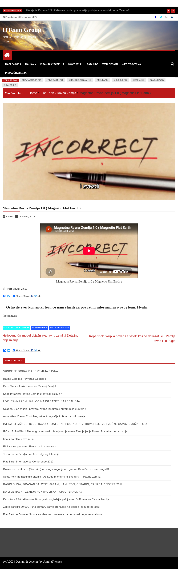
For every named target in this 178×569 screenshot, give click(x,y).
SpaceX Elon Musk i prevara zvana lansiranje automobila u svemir (44, 408)
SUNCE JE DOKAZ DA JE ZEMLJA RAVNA (30, 371)
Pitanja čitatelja (52, 64)
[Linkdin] (172, 17)
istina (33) (139, 80)
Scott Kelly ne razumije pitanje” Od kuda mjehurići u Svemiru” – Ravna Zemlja (51, 476)
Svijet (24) (11, 85)
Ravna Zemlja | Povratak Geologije (25, 378)
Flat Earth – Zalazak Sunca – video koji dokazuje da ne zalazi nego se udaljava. (53, 514)
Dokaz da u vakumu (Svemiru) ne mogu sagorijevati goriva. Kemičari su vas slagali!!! (56, 469)
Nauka (29, 64)
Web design (110, 64)
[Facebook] (156, 17)
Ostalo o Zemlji (39, 328)
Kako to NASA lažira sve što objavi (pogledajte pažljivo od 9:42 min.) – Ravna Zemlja (56, 499)
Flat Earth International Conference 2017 (28, 461)
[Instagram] (166, 17)
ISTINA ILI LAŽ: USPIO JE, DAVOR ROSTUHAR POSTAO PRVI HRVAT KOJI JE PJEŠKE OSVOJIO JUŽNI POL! (75, 423)
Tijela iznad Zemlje (59, 328)
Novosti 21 (75, 64)
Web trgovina (131, 64)
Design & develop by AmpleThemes (39, 561)
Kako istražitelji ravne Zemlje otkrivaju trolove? (32, 393)
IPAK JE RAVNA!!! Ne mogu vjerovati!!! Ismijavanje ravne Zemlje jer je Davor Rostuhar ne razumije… (66, 431)
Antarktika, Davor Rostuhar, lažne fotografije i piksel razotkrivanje (44, 416)
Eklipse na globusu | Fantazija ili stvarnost (29, 446)
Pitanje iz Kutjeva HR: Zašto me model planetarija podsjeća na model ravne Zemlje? (77, 10)
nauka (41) (103, 80)
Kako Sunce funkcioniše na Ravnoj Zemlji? (29, 386)
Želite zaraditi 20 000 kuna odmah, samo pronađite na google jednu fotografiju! (51, 506)
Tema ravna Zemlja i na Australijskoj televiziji (31, 454)
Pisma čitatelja (16, 73)
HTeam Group (22, 29)
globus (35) (121, 80)
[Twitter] (161, 17)
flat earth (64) (55, 80)
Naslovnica (13, 64)
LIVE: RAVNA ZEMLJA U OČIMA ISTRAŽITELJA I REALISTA (41, 401)
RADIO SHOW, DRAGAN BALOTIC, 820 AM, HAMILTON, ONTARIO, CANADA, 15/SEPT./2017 (63, 484)
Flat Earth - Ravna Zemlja (16, 328)
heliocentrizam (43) (80, 80)
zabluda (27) (157, 80)
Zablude (92, 64)
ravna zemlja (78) (32, 80)
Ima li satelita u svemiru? (18, 439)
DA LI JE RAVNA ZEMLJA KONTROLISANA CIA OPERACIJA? (42, 491)
